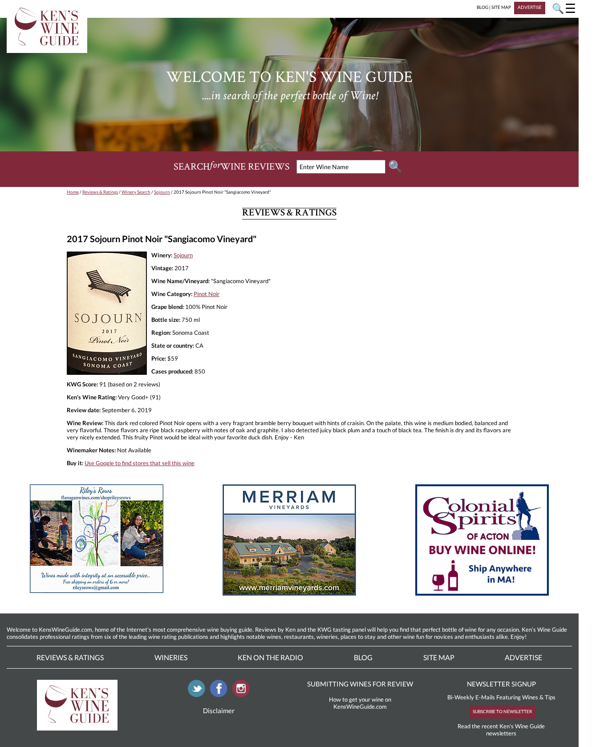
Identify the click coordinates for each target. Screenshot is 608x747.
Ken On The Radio (270, 657)
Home (73, 192)
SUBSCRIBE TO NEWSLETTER (502, 711)
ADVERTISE (530, 7)
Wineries (170, 657)
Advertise (523, 657)
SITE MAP (501, 7)
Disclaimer (219, 710)
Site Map (438, 657)
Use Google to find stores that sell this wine (140, 463)
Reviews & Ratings (100, 192)
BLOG (482, 7)
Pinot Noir (206, 293)
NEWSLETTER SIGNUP (501, 684)
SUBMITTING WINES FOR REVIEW (360, 684)
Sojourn (162, 192)
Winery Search (136, 192)
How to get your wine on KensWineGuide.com (360, 703)
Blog (363, 657)
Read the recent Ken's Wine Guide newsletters (501, 730)
